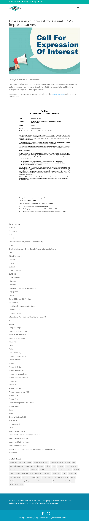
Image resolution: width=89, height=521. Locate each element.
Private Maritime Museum (18, 377)
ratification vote (15, 477)
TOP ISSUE (13, 420)
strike (44, 477)
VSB (21, 485)
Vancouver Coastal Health (18, 438)
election (53, 470)
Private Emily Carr (15, 367)
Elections (12, 285)
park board (56, 473)
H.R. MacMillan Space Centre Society (22, 306)
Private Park (13, 385)
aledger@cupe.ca (58, 94)
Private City (13, 363)
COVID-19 (34, 470)
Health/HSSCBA (15, 313)
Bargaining (13, 231)
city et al (60, 466)
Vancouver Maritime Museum (20, 442)
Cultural (12, 267)
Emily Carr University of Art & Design (22, 288)
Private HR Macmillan (17, 370)
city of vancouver (71, 466)
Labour (11, 324)
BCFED (11, 235)
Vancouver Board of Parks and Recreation (24, 435)
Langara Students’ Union (18, 331)
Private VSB (13, 399)
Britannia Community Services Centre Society (26, 242)
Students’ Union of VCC (17, 417)
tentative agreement (61, 477)
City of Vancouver (15, 256)
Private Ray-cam (15, 388)
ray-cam (25, 477)
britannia (40, 466)
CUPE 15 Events (15, 270)
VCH (11, 485)
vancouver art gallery (22, 481)
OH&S (11, 345)
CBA (54, 466)
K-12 (10, 320)
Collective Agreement (17, 470)
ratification (72, 473)
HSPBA (69, 470)
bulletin (48, 466)
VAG (11, 481)
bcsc (73, 462)
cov (27, 470)
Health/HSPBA (14, 310)
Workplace (13, 453)
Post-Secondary (15, 353)
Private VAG (13, 395)
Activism (12, 227)
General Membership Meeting (20, 299)
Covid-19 (12, 263)
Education (12, 281)
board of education (16, 466)
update (72, 477)
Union (11, 428)
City (10, 252)
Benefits (12, 238)
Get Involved (13, 302)
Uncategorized (14, 424)
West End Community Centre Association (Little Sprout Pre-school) (34, 449)
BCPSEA (67, 462)
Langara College (15, 327)
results (32, 477)
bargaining (13, 462)
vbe (73, 481)
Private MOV (13, 381)
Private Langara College (18, 374)
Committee (13, 260)
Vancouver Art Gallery (17, 431)
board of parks (30, 466)
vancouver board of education (41, 481)
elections (62, 470)
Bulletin (11, 245)
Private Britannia (15, 360)
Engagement (13, 292)
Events (11, 295)
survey (50, 477)
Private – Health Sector (17, 356)
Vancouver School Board (18, 445)
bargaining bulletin (25, 462)
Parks (11, 349)
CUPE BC (12, 274)
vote (16, 485)
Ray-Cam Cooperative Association (22, 403)
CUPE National (14, 277)
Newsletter (13, 342)
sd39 (38, 477)
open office (47, 473)
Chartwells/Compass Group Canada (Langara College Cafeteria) (33, 249)
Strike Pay (12, 413)
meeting (38, 473)
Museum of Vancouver (17, 335)
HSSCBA (76, 470)
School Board (14, 406)
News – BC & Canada (17, 338)
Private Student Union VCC (19, 392)
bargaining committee (41, 462)
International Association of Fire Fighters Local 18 (27, 317)
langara (17, 473)
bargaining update (57, 462)
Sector (11, 410)
